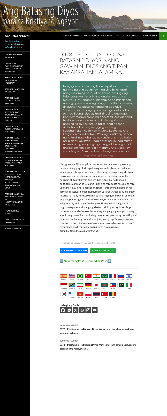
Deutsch (88, 288)
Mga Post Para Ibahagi (126, 36)
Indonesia (64, 288)
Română (112, 297)
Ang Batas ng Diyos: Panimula (14, 55)
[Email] (95, 310)
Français (112, 279)
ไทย (96, 297)
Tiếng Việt (80, 297)
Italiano (129, 288)
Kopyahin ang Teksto (103, 250)
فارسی (80, 288)
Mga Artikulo (148, 36)
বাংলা (104, 288)
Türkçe (104, 297)
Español (63, 279)
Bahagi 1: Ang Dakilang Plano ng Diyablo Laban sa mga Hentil (14, 67)
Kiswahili (72, 288)
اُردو (121, 288)
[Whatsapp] (82, 310)
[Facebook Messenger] (69, 310)
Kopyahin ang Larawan (74, 250)
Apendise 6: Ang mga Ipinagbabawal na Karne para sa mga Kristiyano (14, 161)
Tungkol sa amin (71, 36)
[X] (75, 310)
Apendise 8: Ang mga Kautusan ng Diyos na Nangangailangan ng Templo (14, 199)
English (72, 279)
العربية (104, 279)
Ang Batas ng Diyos (17, 36)
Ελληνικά (72, 297)
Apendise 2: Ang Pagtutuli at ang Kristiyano (13, 100)
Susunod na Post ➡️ (98, 261)
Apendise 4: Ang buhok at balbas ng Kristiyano (14, 129)
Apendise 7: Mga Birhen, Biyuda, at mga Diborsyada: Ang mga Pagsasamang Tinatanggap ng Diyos (13, 180)
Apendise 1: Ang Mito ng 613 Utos (14, 90)
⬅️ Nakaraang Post (72, 261)
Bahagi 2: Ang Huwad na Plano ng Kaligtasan (14, 80)
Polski (88, 297)
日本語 (96, 288)
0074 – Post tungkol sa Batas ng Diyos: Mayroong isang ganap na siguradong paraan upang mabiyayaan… (98, 345)
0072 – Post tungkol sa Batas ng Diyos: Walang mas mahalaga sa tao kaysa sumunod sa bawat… (97, 329)
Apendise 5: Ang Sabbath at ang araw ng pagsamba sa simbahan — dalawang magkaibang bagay (14, 144)
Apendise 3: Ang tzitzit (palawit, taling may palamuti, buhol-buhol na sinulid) (14, 114)
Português (80, 279)
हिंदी (96, 279)
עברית (129, 279)
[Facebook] (63, 310)
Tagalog (112, 288)
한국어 (64, 297)
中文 (88, 279)
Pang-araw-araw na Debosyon (97, 36)
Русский (121, 279)
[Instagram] (88, 310)
